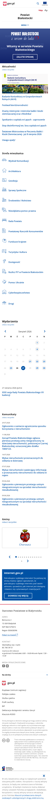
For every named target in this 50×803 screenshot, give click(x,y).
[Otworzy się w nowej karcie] (3, 665)
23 (44, 361)
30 (44, 368)
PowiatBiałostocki (25, 16)
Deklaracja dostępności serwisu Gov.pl (18, 710)
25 (11, 368)
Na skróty (6, 675)
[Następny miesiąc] (44, 331)
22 (37, 361)
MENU (24, 25)
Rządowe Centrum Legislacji (14, 690)
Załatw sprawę (25, 56)
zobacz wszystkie (8, 70)
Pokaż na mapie (10, 635)
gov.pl (11, 683)
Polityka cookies (8, 694)
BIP (3, 706)
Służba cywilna (8, 698)
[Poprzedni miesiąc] (5, 331)
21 (30, 361)
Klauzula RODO (8, 714)
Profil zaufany (8, 702)
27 (23, 368)
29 (37, 368)
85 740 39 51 (7, 647)
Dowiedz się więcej (18, 595)
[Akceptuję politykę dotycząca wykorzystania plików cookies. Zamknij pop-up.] (44, 776)
